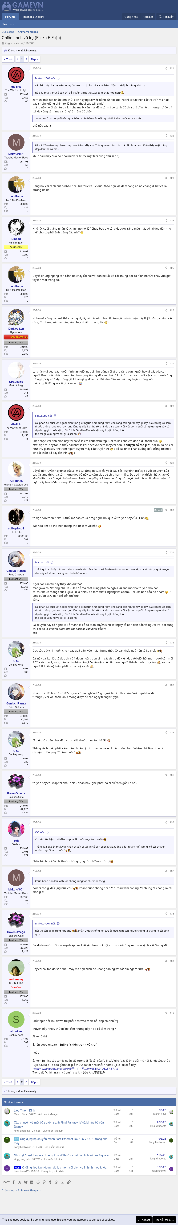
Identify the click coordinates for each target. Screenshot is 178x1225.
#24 (172, 220)
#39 (172, 961)
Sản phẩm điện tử (54, 1147)
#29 (172, 462)
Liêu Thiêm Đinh (24, 1110)
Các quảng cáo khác (52, 1171)
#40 (172, 1012)
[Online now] (16, 325)
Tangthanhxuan (22, 1147)
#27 (172, 363)
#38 (172, 913)
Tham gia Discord (33, 17)
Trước (9, 59)
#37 (172, 871)
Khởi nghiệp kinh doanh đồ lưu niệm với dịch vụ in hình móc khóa (64, 1167)
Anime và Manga (48, 1114)
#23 (172, 178)
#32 (172, 642)
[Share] (166, 68)
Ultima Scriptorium (52, 1130)
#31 (172, 552)
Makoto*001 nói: (45, 78)
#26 (172, 310)
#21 (172, 68)
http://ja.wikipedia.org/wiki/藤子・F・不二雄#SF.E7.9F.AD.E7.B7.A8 (75, 1069)
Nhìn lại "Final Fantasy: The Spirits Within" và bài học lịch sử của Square (61, 1155)
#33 (172, 685)
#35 (172, 775)
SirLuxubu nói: (43, 415)
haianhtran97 (21, 1171)
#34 (172, 732)
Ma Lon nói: (42, 562)
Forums (10, 17)
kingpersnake (12, 43)
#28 (172, 406)
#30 (172, 510)
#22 (172, 135)
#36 (172, 822)
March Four (20, 1114)
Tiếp (33, 59)
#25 (172, 268)
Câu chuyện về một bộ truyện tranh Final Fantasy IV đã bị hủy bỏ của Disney (59, 1124)
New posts (8, 24)
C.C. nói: (40, 832)
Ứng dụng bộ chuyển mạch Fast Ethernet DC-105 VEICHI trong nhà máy (60, 1140)
